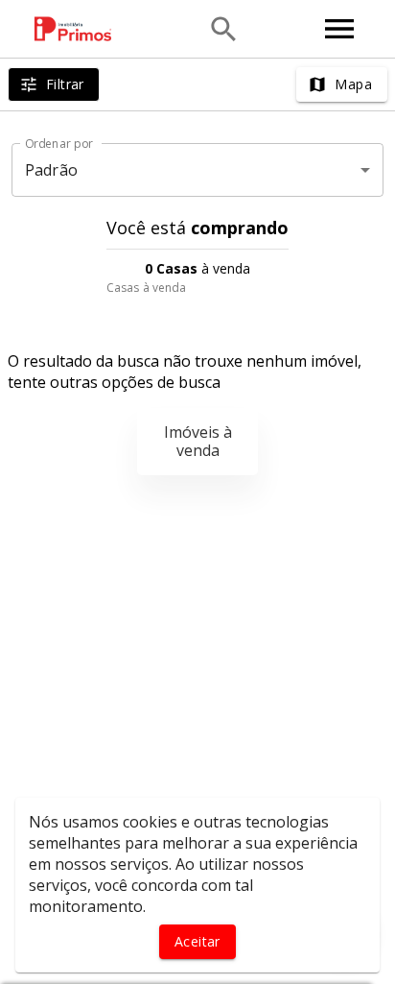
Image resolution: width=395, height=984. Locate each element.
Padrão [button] (51, 169)
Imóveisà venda (198, 441)
